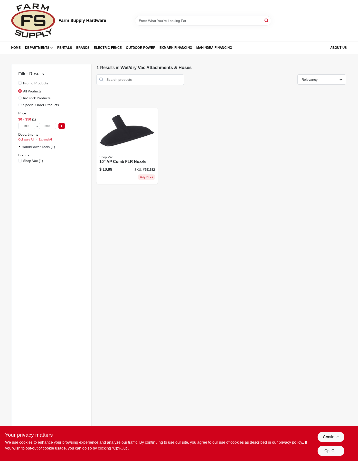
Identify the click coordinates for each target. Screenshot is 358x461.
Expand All (45, 139)
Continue (331, 437)
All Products (32, 91)
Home (16, 48)
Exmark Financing (176, 48)
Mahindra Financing (214, 48)
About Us (338, 48)
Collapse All (26, 139)
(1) (33, 161)
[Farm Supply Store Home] (33, 20)
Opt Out (331, 451)
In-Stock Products (36, 98)
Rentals (64, 48)
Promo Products (35, 83)
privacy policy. (291, 442)
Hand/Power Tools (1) (38, 147)
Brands (83, 48)
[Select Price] (61, 126)
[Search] (266, 20)
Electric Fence (108, 48)
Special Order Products (41, 105)
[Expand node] (20, 147)
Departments (37, 48)
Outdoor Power (140, 48)
